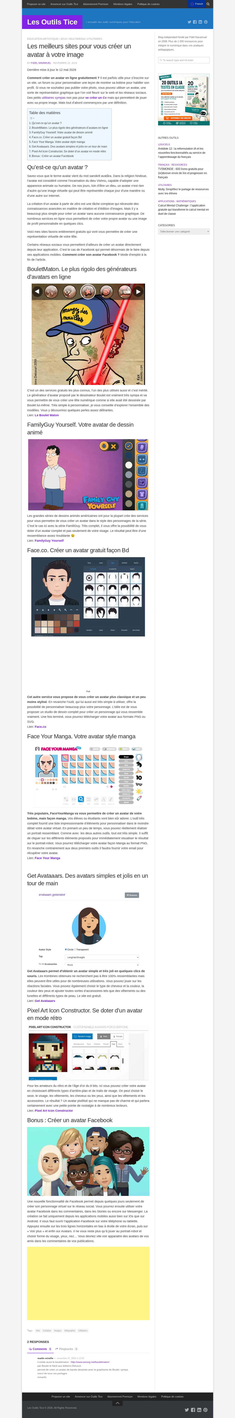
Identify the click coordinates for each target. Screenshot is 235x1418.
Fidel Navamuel (41, 63)
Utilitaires (94, 38)
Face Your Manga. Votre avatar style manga (58, 141)
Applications (166, 201)
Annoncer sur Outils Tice (64, 4)
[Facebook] (195, 22)
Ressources (179, 165)
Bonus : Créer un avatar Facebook (53, 155)
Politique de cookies (148, 4)
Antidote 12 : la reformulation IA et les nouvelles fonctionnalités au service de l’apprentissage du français (181, 152)
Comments (42, 1349)
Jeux (63, 38)
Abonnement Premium (95, 4)
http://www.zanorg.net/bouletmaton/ (90, 1362)
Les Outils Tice (52, 22)
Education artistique (42, 38)
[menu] (197, 4)
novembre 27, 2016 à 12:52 (70, 1358)
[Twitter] (189, 22)
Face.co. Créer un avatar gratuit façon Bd (57, 137)
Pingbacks (68, 1349)
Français (163, 165)
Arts (38, 1330)
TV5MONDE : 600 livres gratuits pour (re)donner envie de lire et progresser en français (182, 173)
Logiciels (164, 144)
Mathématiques (186, 201)
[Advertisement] (88, 665)
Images (57, 1330)
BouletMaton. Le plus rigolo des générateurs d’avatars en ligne (70, 127)
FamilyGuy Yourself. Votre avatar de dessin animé (62, 132)
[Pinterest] (206, 22)
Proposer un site (36, 4)
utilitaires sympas (54, 97)
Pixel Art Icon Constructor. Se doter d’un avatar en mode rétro (69, 151)
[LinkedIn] (200, 22)
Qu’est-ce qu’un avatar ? (47, 123)
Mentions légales (122, 4)
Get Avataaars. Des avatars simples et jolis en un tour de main (69, 146)
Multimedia (77, 38)
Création (47, 1330)
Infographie (70, 1330)
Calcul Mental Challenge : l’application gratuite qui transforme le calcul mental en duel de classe (183, 209)
